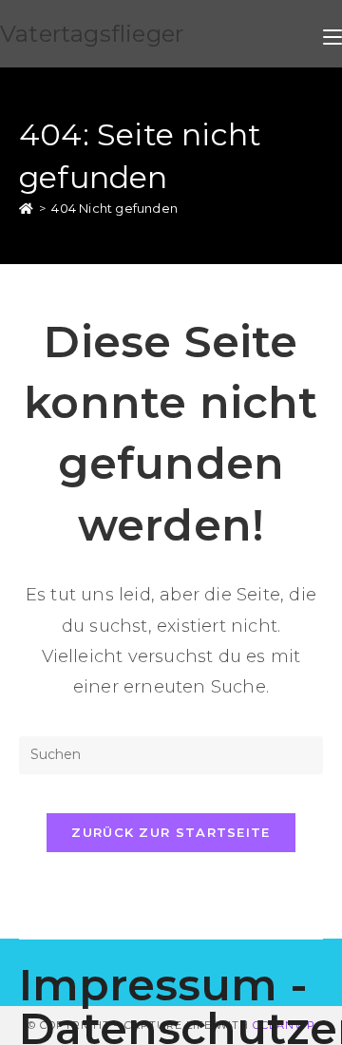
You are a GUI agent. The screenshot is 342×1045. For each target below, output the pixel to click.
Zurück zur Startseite (170, 832)
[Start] (26, 208)
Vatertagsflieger (91, 34)
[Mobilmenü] (332, 34)
